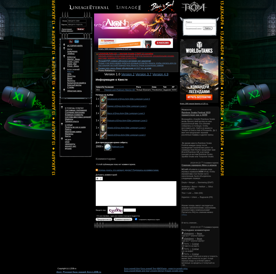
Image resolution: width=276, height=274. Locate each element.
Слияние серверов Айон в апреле (199, 165)
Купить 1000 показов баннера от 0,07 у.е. (114, 49)
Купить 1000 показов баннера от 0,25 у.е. (194, 103)
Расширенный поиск (193, 28)
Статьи (195, 244)
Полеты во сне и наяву (75, 127)
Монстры (71, 76)
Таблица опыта (72, 121)
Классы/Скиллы (74, 85)
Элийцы (71, 53)
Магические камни (73, 132)
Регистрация (67, 29)
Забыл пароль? (67, 31)
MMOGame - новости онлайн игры (172, 268)
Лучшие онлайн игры (173, 271)
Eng (76, 41)
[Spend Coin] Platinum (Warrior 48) (120, 90)
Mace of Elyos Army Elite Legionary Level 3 (126, 113)
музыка (68, 148)
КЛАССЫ (71, 57)
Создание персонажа (75, 112)
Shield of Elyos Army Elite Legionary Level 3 (126, 128)
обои (67, 142)
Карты (68, 136)
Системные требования (76, 110)
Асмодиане (72, 51)
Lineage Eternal (157, 271)
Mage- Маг (72, 64)
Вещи (69, 78)
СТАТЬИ (69, 125)
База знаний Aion (132, 268)
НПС (69, 74)
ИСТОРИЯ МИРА (75, 46)
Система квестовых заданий (78, 117)
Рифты (68, 129)
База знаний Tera (148, 268)
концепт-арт (70, 146)
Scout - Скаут (73, 61)
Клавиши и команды (74, 115)
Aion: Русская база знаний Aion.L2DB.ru (78, 272)
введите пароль (75, 24)
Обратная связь (74, 91)
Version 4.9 (160, 74)
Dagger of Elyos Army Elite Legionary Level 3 (126, 106)
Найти (208, 28)
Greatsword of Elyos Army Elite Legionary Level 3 (128, 99)
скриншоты (70, 144)
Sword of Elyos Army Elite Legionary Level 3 (126, 135)
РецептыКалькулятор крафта (76, 81)
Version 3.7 (143, 74)
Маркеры (69, 134)
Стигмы (70, 87)
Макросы (69, 119)
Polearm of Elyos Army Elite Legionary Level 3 (127, 120)
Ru (71, 41)
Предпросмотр (104, 219)
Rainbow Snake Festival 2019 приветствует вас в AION (196, 113)
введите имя (74, 21)
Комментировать (123, 219)
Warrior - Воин (73, 59)
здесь (184, 214)
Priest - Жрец (73, 66)
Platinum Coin (118, 147)
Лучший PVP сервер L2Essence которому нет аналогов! (124, 61)
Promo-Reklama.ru (106, 70)
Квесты (70, 72)
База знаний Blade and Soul (137, 271)
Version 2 (127, 74)
